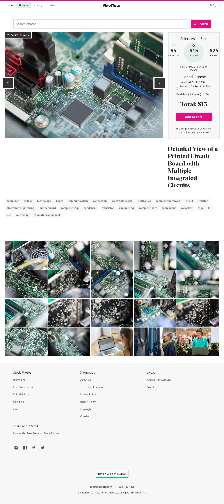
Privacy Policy (88, 394)
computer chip (70, 208)
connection (100, 201)
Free (52, 5)
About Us (85, 379)
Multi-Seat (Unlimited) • (192, 94)
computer (13, 201)
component (169, 208)
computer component (47, 215)
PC (209, 208)
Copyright (86, 409)
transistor (108, 208)
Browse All (19, 379)
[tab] (7, 14)
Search (202, 24)
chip (200, 208)
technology (44, 201)
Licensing (18, 401)
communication (78, 201)
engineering (126, 208)
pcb (9, 215)
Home (9, 5)
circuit (189, 201)
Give (15, 409)
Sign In (216, 5)
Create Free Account (159, 379)
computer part (148, 208)
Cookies (84, 416)
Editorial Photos (22, 394)
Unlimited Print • (192, 82)
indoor (28, 201)
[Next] (159, 83)
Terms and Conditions (93, 387)
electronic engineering (20, 208)
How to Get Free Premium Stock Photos (36, 433)
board (59, 201)
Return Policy (88, 401)
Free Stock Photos (23, 387)
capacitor (186, 208)
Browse (23, 5)
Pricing (38, 5)
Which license (186, 132)
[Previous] (8, 83)
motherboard (47, 208)
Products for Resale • (195, 86)
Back (19, 35)
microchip (22, 215)
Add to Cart (193, 117)
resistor (203, 201)
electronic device (122, 201)
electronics (144, 201)
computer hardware (168, 201)
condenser (90, 208)
